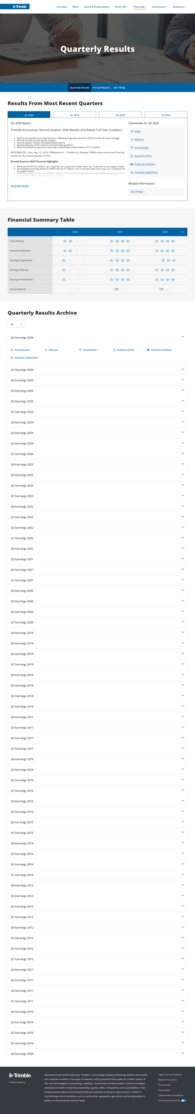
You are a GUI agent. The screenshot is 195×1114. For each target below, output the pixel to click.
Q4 (84, 240)
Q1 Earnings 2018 (22, 706)
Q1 (157, 260)
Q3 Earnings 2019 (22, 643)
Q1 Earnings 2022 (22, 538)
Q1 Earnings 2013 (22, 917)
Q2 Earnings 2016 (22, 780)
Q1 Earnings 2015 (22, 833)
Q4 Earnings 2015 (22, 801)
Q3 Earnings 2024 (22, 433)
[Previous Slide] (58, 232)
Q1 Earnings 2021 (22, 580)
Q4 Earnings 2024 (22, 422)
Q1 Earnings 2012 (22, 959)
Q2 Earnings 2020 (22, 612)
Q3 (77, 240)
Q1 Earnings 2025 (22, 412)
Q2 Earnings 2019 (22, 654)
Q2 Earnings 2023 (22, 485)
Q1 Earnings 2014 (22, 875)
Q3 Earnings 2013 (22, 896)
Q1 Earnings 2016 (22, 790)
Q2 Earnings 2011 (22, 990)
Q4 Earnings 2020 (22, 591)
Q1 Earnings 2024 (22, 454)
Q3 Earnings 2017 (22, 727)
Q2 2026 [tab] (29, 115)
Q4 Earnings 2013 (22, 885)
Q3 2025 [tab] (166, 115)
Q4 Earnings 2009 (22, 1054)
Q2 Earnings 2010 (22, 1033)
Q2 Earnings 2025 (22, 401)
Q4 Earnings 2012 (22, 927)
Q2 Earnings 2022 (22, 527)
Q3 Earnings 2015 (22, 812)
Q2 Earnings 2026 (22, 337)
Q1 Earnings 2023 (22, 496)
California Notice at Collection (170, 1095)
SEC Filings (119, 87)
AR (72, 288)
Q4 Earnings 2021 (22, 548)
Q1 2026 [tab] (74, 115)
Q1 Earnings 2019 (22, 664)
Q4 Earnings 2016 (22, 759)
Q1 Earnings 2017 (22, 748)
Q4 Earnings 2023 (22, 464)
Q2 (71, 260)
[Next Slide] (182, 232)
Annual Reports (101, 87)
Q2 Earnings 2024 (22, 443)
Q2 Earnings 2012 (22, 948)
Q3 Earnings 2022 (22, 517)
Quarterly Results (79, 87)
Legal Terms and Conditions (170, 1074)
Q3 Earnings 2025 (22, 391)
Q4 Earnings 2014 (22, 843)
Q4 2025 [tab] (120, 115)
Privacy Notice (164, 1090)
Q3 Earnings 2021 (22, 559)
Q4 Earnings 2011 (22, 969)
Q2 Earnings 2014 (22, 864)
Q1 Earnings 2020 (22, 622)
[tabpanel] (97, 159)
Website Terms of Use (167, 1079)
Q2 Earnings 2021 (22, 569)
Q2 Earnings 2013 (22, 906)
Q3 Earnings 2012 (22, 938)
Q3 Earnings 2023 (22, 475)
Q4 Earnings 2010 (22, 1011)
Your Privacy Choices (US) (169, 1100)
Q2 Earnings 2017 (22, 738)
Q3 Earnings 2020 (22, 601)
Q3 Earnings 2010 (22, 1022)
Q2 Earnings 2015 (22, 822)
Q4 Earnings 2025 (22, 380)
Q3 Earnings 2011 (22, 980)
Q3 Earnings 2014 (22, 854)
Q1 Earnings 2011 (22, 1001)
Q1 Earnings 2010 (22, 1043)
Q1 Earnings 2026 (22, 370)
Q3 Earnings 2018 (22, 685)
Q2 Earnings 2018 (22, 696)
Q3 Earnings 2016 (22, 769)
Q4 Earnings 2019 (22, 633)
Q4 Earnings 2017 (22, 717)
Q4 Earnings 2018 (22, 675)
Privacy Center (164, 1085)
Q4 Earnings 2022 (22, 506)
